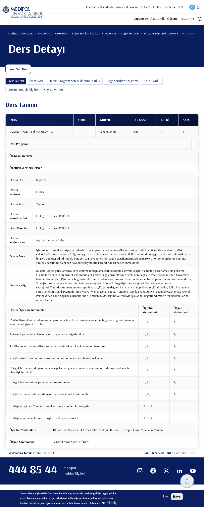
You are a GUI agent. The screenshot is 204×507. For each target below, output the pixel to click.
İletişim (145, 7)
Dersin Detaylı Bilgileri (23, 90)
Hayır (177, 496)
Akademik (157, 19)
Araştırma (187, 19)
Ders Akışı (36, 81)
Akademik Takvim (127, 7)
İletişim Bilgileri (74, 473)
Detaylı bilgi (108, 503)
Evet (166, 496)
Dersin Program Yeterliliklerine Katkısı (74, 81)
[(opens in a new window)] (140, 470)
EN (181, 7)
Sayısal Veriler (53, 90)
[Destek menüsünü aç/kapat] (187, 481)
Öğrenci (172, 19)
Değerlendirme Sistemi (122, 81)
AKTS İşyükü (151, 81)
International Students (99, 7)
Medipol (70, 468)
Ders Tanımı (16, 81)
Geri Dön (22, 69)
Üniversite (141, 19)
